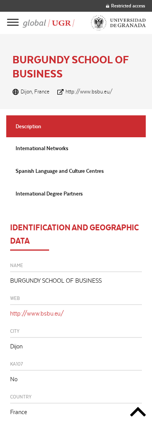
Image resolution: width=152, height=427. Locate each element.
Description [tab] (28, 126)
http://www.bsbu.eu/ (89, 91)
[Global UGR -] (48, 23)
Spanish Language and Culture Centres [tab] (60, 171)
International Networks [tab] (42, 148)
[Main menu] (13, 23)
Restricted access (128, 6)
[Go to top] (138, 413)
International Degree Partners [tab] (49, 193)
